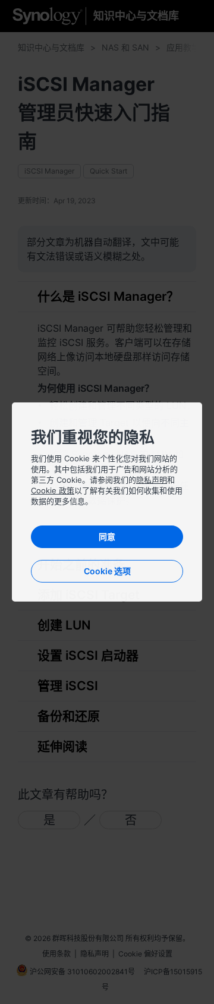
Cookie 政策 (52, 490)
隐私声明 (151, 479)
